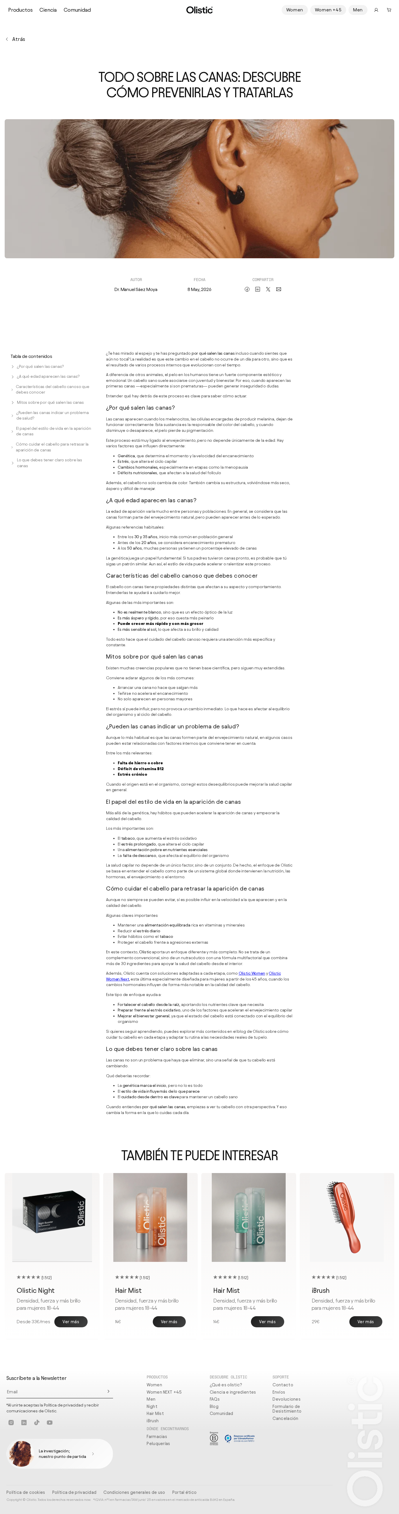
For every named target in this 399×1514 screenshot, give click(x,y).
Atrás (18, 39)
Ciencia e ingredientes (233, 1392)
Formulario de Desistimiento (287, 1409)
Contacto (283, 1385)
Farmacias (157, 1436)
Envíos (279, 1392)
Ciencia (48, 10)
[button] (389, 10)
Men (358, 9)
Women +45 (328, 9)
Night (152, 1406)
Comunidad (77, 10)
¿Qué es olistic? (226, 1385)
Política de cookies (25, 1492)
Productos (20, 10)
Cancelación (285, 1418)
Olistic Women (252, 973)
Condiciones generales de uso (134, 1492)
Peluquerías (158, 1443)
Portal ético (184, 1492)
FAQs (215, 1399)
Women (294, 9)
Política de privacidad (74, 1492)
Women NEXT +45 (164, 1392)
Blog (214, 1406)
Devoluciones (287, 1399)
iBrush (153, 1420)
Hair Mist (155, 1413)
